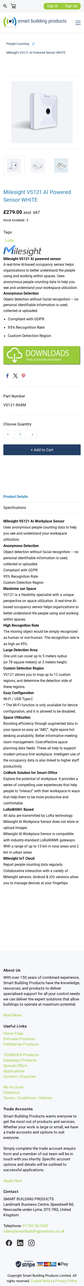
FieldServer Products (21, 1044)
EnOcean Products (19, 1039)
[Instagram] (31, 1242)
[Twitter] (15, 375)
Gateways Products (20, 1060)
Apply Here (12, 1180)
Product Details (15, 496)
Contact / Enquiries (19, 1076)
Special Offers (15, 1065)
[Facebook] (7, 375)
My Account (13, 1087)
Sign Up (71, 6)
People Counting (17, 44)
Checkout (11, 1092)
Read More (12, 1015)
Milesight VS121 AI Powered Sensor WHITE (36, 52)
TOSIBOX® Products (21, 1055)
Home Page (13, 1033)
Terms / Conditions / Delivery (27, 1098)
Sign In (52, 6)
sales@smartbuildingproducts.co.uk (34, 1231)
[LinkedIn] (20, 1242)
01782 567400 (35, 1226)
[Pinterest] (23, 375)
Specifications (14, 508)
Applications (14, 1071)
